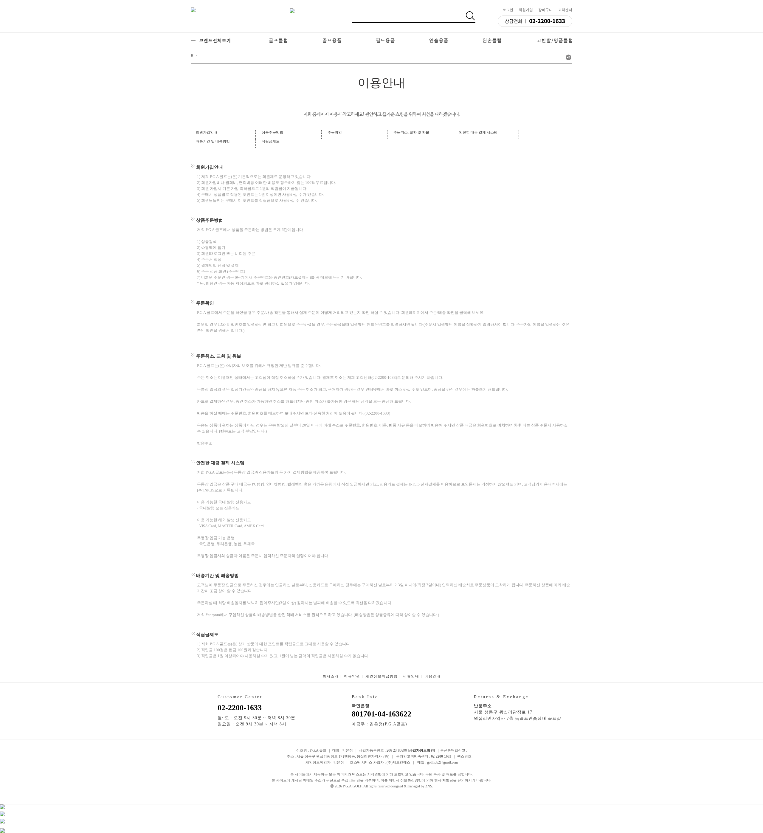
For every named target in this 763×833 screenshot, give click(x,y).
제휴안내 (411, 676)
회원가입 (526, 10)
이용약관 (352, 676)
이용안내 (432, 676)
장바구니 (545, 10)
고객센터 (565, 10)
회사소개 (330, 676)
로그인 (508, 10)
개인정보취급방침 (381, 676)
